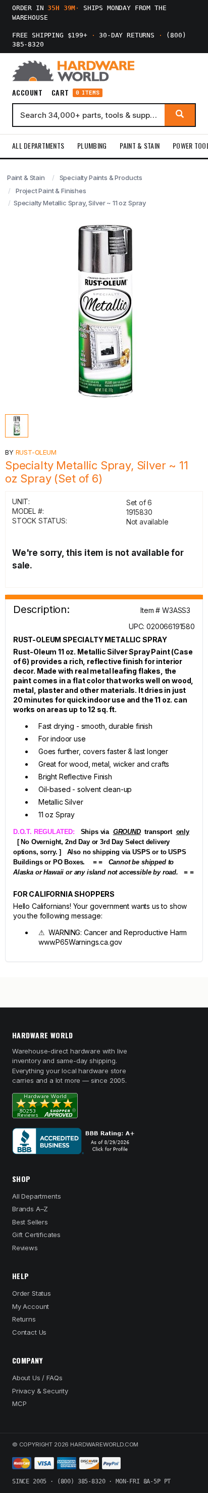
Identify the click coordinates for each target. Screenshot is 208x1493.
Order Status (31, 1293)
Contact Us (29, 1332)
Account (27, 92)
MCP (19, 1403)
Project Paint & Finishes (51, 191)
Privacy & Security (40, 1391)
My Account (30, 1306)
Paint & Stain (140, 145)
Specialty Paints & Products (101, 177)
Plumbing (92, 145)
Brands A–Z (30, 1209)
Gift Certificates (36, 1235)
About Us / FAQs (37, 1378)
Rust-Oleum (36, 452)
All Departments (38, 145)
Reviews (25, 1248)
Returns (24, 1319)
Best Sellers (30, 1222)
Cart (75, 93)
